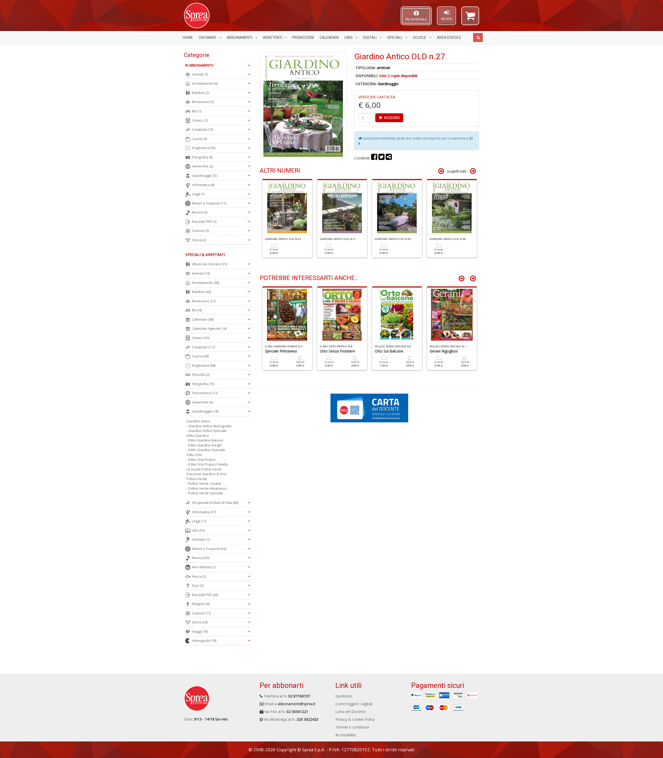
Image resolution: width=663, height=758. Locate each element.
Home (188, 37)
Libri (348, 37)
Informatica (203, 184)
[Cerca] (478, 37)
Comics (199, 120)
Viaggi (199, 631)
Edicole (449, 37)
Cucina (199, 138)
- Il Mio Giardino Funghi (204, 445)
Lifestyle (201, 539)
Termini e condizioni (352, 727)
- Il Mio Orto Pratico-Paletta (207, 464)
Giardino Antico (198, 421)
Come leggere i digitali (353, 703)
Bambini (200, 92)
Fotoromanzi (205, 393)
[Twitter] (381, 158)
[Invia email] (389, 158)
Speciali (395, 37)
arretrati (383, 67)
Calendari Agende (209, 328)
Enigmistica (203, 147)
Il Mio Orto (194, 454)
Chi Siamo (208, 37)
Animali (200, 74)
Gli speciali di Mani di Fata (215, 502)
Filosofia (201, 374)
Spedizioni (343, 696)
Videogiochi (204, 640)
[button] (470, 18)
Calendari (329, 37)
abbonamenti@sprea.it (296, 703)
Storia (199, 240)
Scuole (420, 37)
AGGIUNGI (391, 118)
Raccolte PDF (204, 221)
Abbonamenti (240, 37)
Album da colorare (209, 264)
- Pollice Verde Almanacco (206, 488)
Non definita (204, 567)
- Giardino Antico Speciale (206, 430)
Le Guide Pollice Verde (204, 469)
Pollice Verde (196, 478)
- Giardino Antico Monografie (209, 426)
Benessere (203, 101)
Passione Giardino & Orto (206, 474)
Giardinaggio (388, 83)
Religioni (201, 603)
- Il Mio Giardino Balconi (204, 440)
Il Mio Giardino (197, 435)
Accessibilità (345, 734)
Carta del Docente (350, 711)
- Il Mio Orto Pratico (201, 459)
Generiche (202, 166)
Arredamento (204, 83)
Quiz (198, 585)
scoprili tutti (456, 171)
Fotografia (202, 157)
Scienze (200, 230)
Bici (196, 111)
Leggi (198, 194)
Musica (199, 212)
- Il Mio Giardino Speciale (205, 449)
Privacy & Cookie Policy (355, 719)
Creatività (202, 129)
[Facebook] (374, 158)
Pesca (199, 576)
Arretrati (272, 37)
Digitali (370, 37)
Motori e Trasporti (209, 203)
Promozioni (303, 37)
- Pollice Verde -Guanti (203, 483)
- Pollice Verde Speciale (204, 493)
